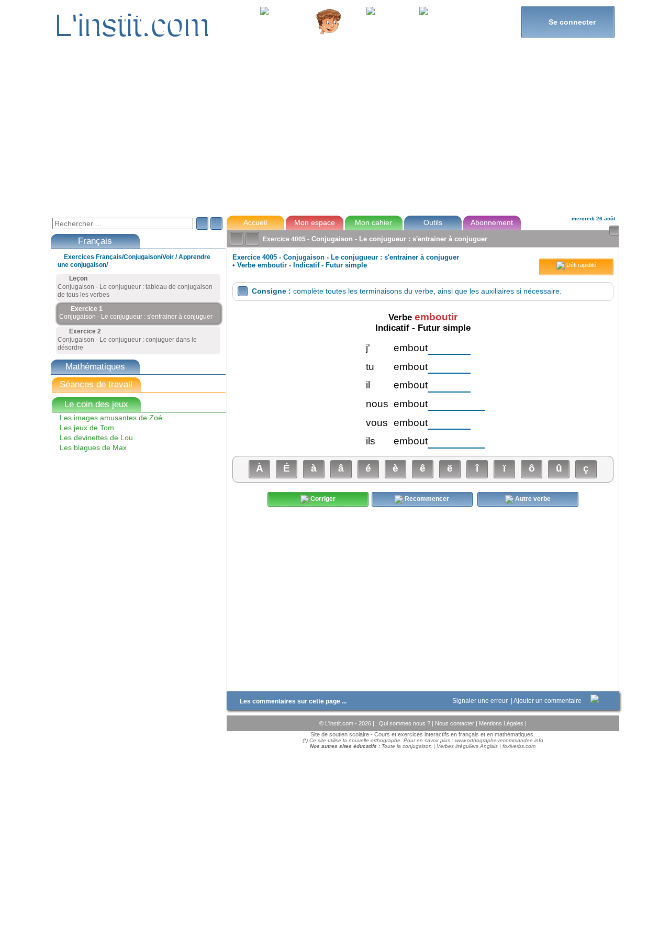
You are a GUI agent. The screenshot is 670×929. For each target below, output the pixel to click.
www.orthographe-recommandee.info (499, 740)
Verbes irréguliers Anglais (467, 746)
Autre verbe (532, 499)
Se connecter (568, 22)
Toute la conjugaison (407, 746)
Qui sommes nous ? (405, 723)
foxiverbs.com (518, 746)
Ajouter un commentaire (548, 700)
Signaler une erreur (480, 700)
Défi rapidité (580, 265)
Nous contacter (455, 723)
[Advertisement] (334, 133)
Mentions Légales (502, 723)
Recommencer (426, 499)
